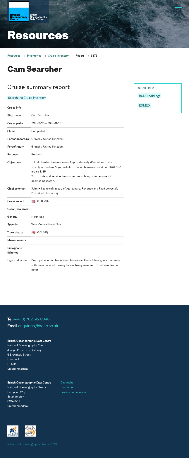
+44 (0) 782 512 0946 (31, 319)
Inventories (34, 56)
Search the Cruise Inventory (27, 98)
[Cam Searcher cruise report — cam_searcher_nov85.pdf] (33, 201)
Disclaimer (67, 387)
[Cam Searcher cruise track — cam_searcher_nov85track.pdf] (33, 232)
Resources (13, 56)
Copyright (67, 382)
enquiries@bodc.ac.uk (38, 326)
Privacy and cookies (73, 392)
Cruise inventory (58, 56)
